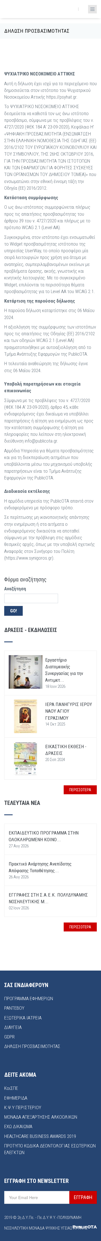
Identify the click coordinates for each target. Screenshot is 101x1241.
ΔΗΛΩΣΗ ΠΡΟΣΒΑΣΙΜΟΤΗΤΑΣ (32, 1046)
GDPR (9, 1037)
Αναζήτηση (15, 588)
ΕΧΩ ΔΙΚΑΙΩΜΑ (18, 1126)
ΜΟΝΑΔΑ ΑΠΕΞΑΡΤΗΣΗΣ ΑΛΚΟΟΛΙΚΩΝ (40, 1117)
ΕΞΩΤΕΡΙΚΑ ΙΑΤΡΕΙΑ (23, 1018)
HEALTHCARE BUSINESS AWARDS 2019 (40, 1136)
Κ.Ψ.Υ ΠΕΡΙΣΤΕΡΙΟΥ (22, 1107)
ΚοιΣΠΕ (11, 1088)
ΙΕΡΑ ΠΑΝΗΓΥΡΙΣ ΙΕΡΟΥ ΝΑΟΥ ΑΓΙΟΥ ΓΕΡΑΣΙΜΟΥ (68, 711)
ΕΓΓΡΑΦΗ (83, 1197)
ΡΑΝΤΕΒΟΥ (14, 1008)
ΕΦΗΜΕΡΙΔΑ (15, 1098)
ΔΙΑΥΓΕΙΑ (13, 1027)
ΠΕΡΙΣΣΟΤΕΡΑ (80, 790)
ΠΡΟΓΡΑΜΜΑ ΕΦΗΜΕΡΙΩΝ (28, 998)
